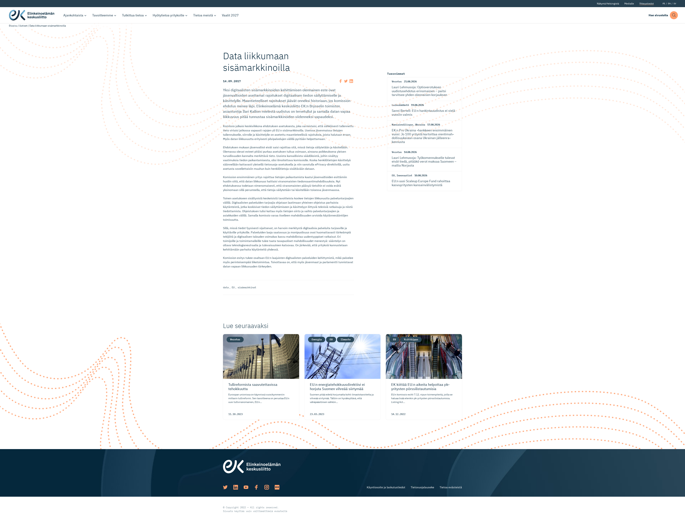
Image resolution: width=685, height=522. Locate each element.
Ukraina (420, 124)
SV (675, 3)
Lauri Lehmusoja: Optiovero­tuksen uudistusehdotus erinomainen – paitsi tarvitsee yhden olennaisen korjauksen (419, 91)
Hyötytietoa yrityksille (168, 15)
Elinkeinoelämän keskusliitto (32, 15)
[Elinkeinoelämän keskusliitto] (251, 466)
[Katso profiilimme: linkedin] (236, 487)
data (226, 287)
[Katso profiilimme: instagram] (267, 487)
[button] (674, 15)
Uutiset (23, 25)
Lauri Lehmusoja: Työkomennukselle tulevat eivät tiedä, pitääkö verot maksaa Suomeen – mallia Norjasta (424, 161)
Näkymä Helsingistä (608, 3)
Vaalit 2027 (230, 15)
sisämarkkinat (247, 287)
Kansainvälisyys (402, 124)
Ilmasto (346, 339)
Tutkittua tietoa (133, 15)
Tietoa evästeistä (451, 487)
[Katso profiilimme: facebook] (256, 487)
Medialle (629, 3)
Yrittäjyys (411, 339)
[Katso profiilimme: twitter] (225, 487)
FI (664, 3)
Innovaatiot (404, 175)
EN (669, 3)
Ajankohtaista (73, 15)
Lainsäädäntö (400, 105)
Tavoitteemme (102, 15)
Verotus (397, 81)
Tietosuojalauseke (422, 487)
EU (233, 287)
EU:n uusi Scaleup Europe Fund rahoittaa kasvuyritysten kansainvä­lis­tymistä (421, 183)
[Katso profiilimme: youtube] (246, 487)
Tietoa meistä (203, 15)
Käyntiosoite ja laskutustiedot (386, 487)
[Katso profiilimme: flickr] (277, 487)
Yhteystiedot (646, 3)
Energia (317, 339)
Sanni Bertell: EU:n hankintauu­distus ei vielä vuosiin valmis (423, 113)
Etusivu (13, 25)
